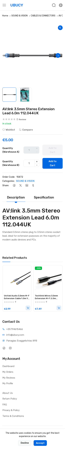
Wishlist (10, 129)
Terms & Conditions (13, 416)
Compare (27, 129)
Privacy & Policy (11, 410)
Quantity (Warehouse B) (10, 163)
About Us (7, 393)
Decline (25, 443)
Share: (5, 185)
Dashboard (8, 366)
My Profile (7, 383)
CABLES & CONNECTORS (43, 15)
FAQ (4, 404)
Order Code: (8, 176)
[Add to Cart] (28, 308)
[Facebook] (14, 185)
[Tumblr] (33, 185)
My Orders (7, 371)
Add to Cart (52, 163)
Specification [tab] (44, 197)
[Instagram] (10, 348)
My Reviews (8, 377)
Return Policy (9, 398)
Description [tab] (16, 197)
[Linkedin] (27, 185)
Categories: (8, 181)
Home (5, 15)
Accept (40, 443)
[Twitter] (20, 185)
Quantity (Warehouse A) (10, 150)
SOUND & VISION (19, 15)
